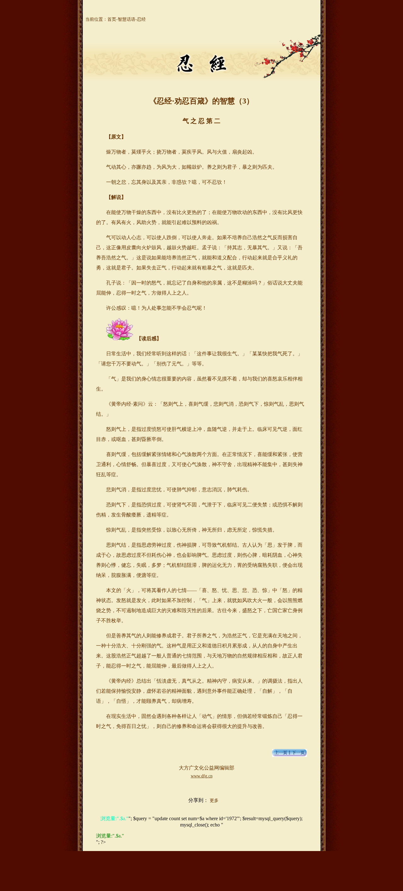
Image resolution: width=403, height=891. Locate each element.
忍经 (141, 19)
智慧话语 (126, 19)
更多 (214, 800)
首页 (111, 19)
